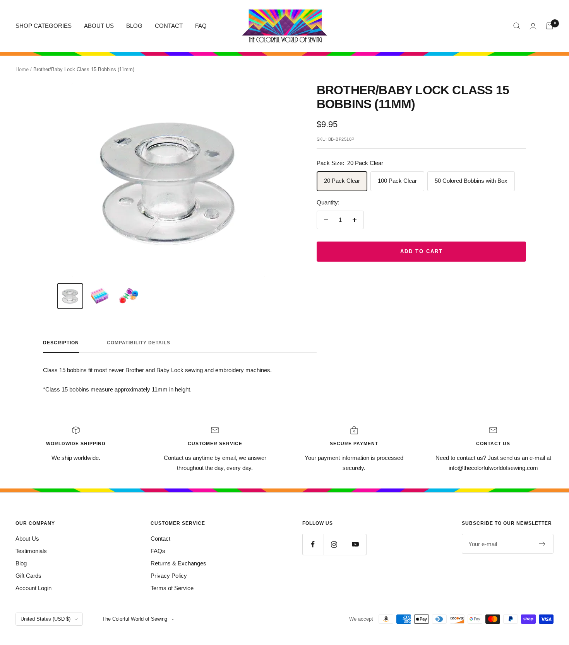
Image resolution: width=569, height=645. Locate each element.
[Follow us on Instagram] (334, 544)
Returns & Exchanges (178, 563)
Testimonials (31, 551)
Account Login (33, 588)
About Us (27, 538)
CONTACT (169, 25)
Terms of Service (172, 588)
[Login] (533, 26)
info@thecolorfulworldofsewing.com (493, 468)
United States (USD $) (45, 619)
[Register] (542, 543)
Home (22, 69)
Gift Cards (28, 575)
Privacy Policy (169, 575)
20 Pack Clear (342, 180)
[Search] (516, 25)
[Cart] (550, 25)
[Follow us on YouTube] (355, 544)
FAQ (201, 25)
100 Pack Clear (397, 180)
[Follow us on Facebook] (313, 544)
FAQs (158, 551)
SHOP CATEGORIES (43, 25)
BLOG (134, 25)
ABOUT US (99, 25)
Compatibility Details (138, 342)
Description (61, 342)
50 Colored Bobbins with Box (471, 180)
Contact (160, 538)
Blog (21, 563)
